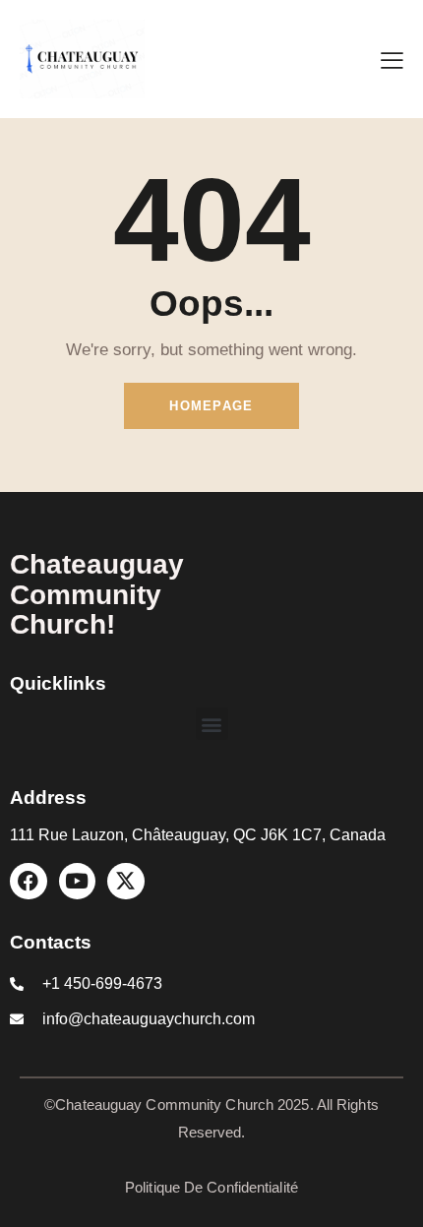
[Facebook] (28, 881)
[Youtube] (77, 881)
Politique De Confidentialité (211, 1187)
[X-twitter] (126, 881)
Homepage (211, 406)
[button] (212, 723)
